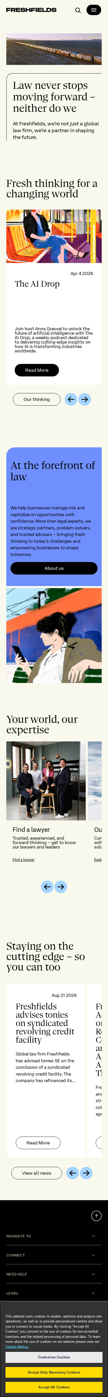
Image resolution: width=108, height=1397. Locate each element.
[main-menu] (94, 10)
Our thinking (37, 399)
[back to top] (96, 1216)
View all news (36, 1173)
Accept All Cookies (53, 1387)
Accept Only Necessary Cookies (54, 1372)
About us (54, 568)
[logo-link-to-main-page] (31, 10)
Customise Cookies (54, 1357)
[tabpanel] (54, 297)
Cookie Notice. (17, 1347)
